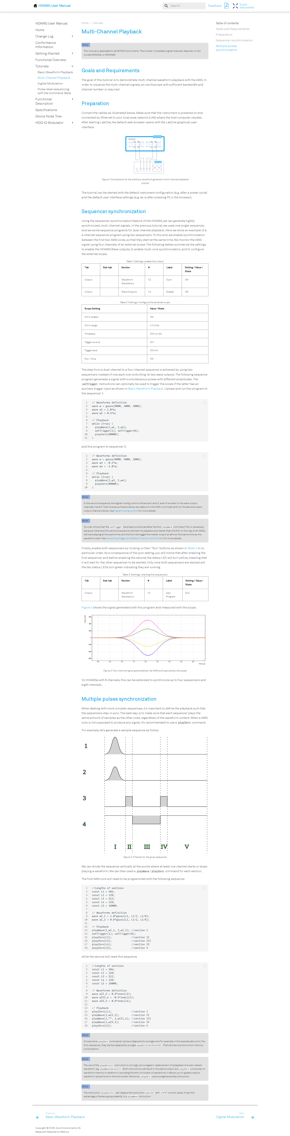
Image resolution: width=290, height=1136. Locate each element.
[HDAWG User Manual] (243, 6)
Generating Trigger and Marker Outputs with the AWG (134, 538)
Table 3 (192, 548)
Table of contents (227, 23)
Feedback (215, 6)
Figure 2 (87, 607)
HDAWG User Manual (51, 23)
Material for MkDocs (58, 1132)
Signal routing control (126, 511)
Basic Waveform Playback (145, 388)
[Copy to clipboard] (205, 403)
